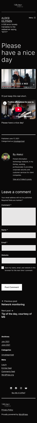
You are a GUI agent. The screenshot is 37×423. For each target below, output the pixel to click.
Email (4, 242)
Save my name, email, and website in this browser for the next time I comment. (20, 269)
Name (4, 230)
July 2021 (5, 342)
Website (4, 255)
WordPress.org (7, 375)
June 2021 (5, 345)
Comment (6, 205)
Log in (4, 365)
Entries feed (6, 368)
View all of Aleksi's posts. (22, 179)
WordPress (23, 414)
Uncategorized (18, 141)
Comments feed (8, 371)
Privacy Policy (7, 410)
